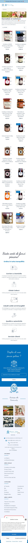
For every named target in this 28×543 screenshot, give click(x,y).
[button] (25, 519)
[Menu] (3, 5)
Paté (19, 490)
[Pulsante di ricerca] (24, 9)
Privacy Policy (15, 541)
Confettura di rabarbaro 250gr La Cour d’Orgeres (20, 46)
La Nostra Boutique (9, 460)
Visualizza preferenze (20, 538)
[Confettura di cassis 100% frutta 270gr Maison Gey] (20, 127)
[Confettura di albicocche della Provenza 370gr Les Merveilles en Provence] (7, 103)
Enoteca (6, 492)
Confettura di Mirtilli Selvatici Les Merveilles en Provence (7, 46)
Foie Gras (20, 488)
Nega (7, 538)
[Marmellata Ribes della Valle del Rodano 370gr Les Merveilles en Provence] (7, 218)
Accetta (14, 534)
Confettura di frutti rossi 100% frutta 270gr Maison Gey (20, 91)
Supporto (6, 503)
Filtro (5, 27)
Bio (5, 488)
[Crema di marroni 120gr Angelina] (7, 127)
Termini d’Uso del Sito (10, 477)
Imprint (20, 541)
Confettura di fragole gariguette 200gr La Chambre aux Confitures (7, 160)
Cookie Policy (8, 541)
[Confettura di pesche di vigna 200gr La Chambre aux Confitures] (7, 58)
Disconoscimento (8, 473)
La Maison (6, 458)
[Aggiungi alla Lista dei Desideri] (11, 33)
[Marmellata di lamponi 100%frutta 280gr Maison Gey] (7, 81)
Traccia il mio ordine (9, 501)
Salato (19, 494)
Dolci (5, 490)
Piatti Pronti (21, 492)
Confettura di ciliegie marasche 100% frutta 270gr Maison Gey (21, 205)
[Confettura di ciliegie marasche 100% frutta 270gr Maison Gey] (20, 195)
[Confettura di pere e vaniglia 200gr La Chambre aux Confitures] (20, 150)
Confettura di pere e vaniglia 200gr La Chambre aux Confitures (20, 160)
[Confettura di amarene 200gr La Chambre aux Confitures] (7, 173)
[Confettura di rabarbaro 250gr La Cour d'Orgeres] (20, 36)
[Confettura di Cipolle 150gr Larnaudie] (20, 218)
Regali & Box (7, 494)
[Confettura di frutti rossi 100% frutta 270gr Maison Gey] (20, 81)
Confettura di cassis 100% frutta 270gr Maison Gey (20, 137)
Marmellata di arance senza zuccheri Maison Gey (7, 205)
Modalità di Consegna (9, 505)
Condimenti (21, 486)
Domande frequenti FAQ (10, 507)
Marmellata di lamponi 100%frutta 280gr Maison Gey (7, 91)
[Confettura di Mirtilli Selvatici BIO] (20, 58)
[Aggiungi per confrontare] (11, 36)
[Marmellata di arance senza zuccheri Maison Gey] (7, 195)
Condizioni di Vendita (9, 467)
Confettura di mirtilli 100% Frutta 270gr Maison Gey (20, 182)
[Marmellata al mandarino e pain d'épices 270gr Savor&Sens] (20, 103)
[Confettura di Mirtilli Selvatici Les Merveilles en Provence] (7, 36)
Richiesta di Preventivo (10, 509)
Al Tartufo (6, 486)
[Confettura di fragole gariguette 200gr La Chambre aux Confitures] (7, 150)
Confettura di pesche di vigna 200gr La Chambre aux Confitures (7, 68)
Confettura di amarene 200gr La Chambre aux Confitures (7, 182)
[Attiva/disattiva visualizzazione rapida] (11, 39)
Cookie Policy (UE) (9, 471)
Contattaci (7, 511)
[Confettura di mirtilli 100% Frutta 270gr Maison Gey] (20, 173)
